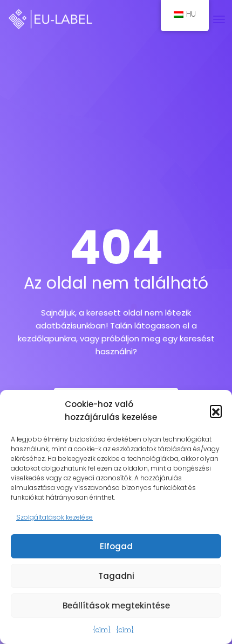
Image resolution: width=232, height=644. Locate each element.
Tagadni (116, 576)
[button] (215, 410)
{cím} (102, 629)
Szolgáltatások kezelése (54, 517)
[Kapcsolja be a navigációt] (219, 19)
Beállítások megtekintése (116, 605)
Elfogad (116, 546)
